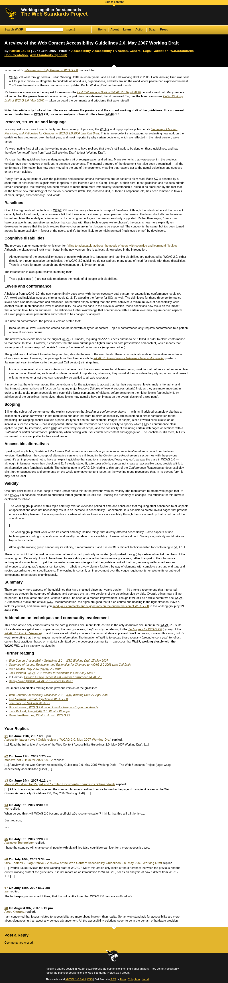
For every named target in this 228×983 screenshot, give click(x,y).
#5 (6, 839)
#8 (6, 908)
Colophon (134, 979)
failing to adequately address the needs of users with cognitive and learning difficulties (122, 245)
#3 (6, 780)
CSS (90, 979)
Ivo (6, 808)
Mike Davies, (35, 669)
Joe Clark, (29, 703)
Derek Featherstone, (39, 715)
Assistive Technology (19, 842)
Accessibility (81, 51)
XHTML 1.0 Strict (75, 979)
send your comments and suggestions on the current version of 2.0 (101, 606)
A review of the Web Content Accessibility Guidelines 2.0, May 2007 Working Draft (91, 43)
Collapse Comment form (114, 929)
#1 (6, 736)
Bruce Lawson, (53, 707)
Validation (161, 51)
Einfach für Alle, (63, 677)
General (135, 51)
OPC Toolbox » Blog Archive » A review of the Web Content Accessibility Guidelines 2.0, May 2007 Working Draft (83, 863)
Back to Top (112, 956)
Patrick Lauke (19, 51)
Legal (147, 51)
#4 (6, 805)
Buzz (152, 29)
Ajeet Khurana (14, 911)
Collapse (114, 65)
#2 (6, 756)
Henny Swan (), (41, 681)
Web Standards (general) (48, 55)
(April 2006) (109, 92)
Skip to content (114, 2)
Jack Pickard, (52, 673)
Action (139, 29)
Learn (127, 29)
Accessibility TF (104, 51)
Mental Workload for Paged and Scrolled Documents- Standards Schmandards (59, 784)
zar (6, 891)
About (114, 29)
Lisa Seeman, (38, 699)
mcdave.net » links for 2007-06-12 (28, 760)
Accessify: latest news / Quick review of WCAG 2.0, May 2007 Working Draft (57, 739)
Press (164, 29)
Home (102, 29)
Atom (123, 979)
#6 (6, 859)
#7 (6, 888)
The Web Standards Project (54, 14)
